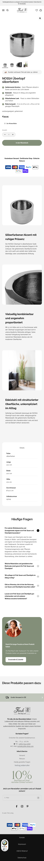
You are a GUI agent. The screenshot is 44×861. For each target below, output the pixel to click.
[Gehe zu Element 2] (12, 64)
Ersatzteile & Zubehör (15, 659)
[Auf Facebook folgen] (16, 806)
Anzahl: (4, 130)
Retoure (22, 759)
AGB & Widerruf (22, 851)
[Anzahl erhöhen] (12, 134)
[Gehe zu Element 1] (5, 64)
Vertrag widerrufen (22, 765)
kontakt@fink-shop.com (25, 746)
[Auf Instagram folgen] (22, 806)
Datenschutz (22, 858)
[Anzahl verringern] (5, 134)
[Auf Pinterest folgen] (27, 806)
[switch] (5, 849)
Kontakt (22, 837)
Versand (22, 755)
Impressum (22, 844)
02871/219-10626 (24, 744)
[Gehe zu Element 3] (19, 64)
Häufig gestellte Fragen (22, 762)
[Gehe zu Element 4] (26, 64)
